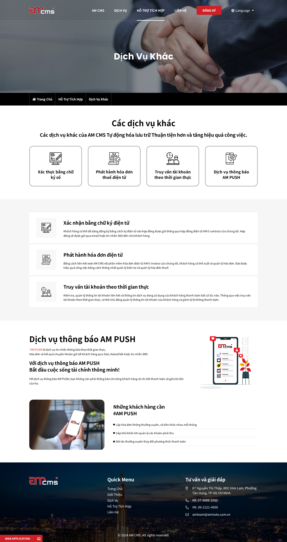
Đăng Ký (209, 10)
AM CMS (98, 10)
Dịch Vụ (112, 500)
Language (242, 10)
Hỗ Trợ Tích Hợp (119, 506)
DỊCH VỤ (120, 10)
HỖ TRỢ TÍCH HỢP (151, 10)
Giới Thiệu (114, 494)
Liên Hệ (113, 512)
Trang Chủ (44, 99)
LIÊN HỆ (181, 10)
